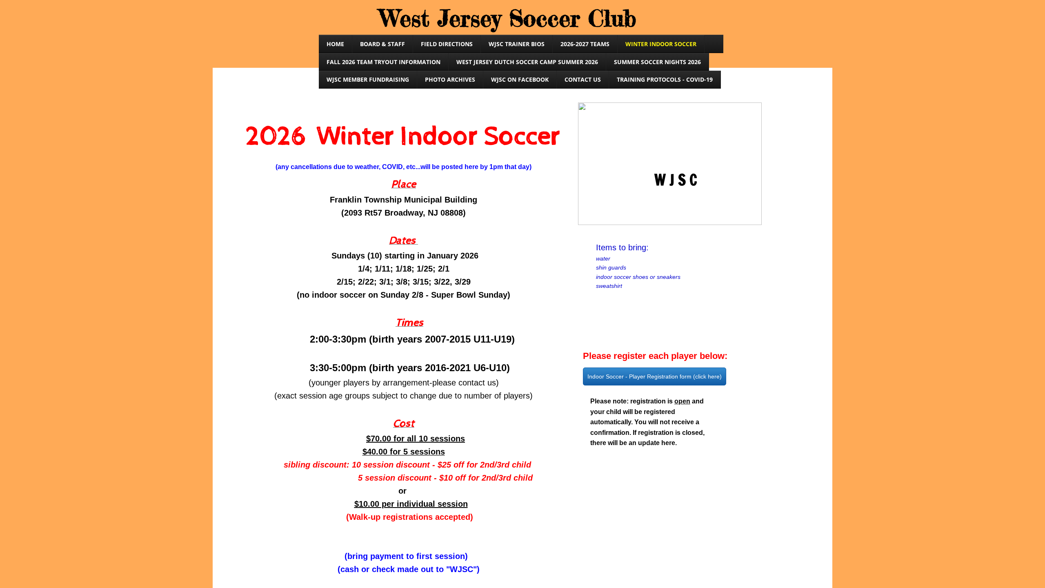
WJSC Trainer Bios (517, 44)
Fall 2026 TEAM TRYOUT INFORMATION (383, 62)
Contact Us (583, 79)
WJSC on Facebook (520, 79)
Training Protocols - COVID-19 (665, 79)
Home (335, 44)
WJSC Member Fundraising (368, 79)
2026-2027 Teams (584, 44)
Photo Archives (450, 79)
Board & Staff (382, 44)
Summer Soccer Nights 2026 (657, 62)
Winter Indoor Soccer (660, 44)
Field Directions (447, 44)
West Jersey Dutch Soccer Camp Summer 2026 (527, 62)
